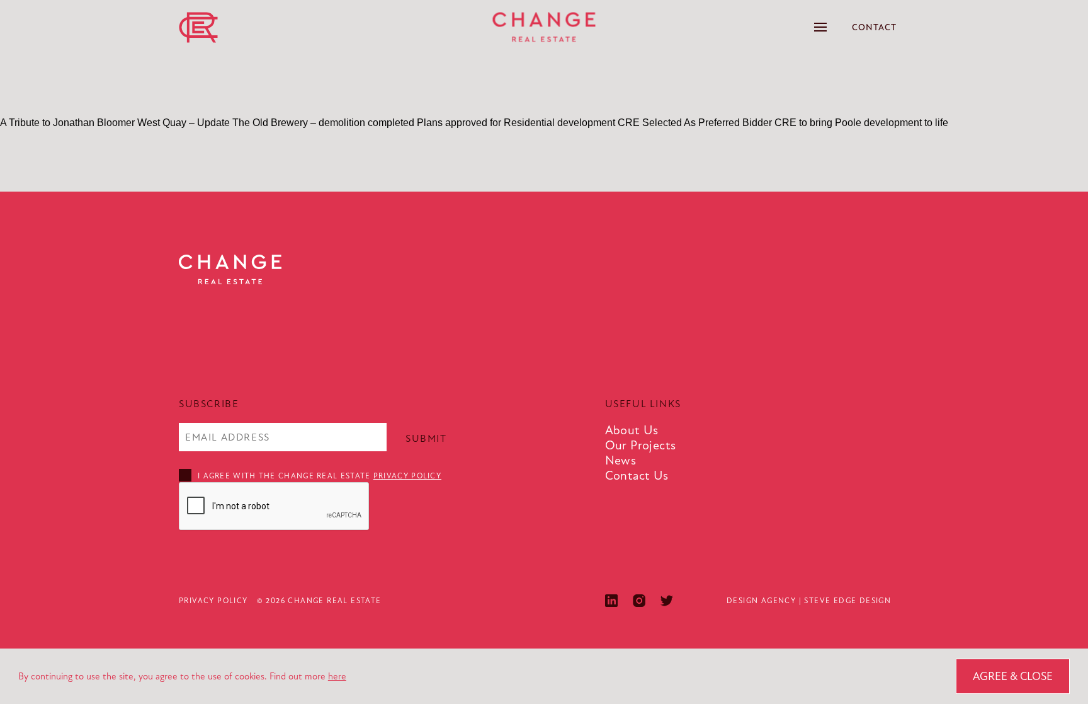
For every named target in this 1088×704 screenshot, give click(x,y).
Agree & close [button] (1013, 676)
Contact (874, 27)
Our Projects (640, 445)
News (621, 460)
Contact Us (637, 475)
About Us (632, 430)
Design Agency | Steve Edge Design (809, 600)
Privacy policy (213, 600)
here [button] (337, 676)
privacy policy (407, 475)
